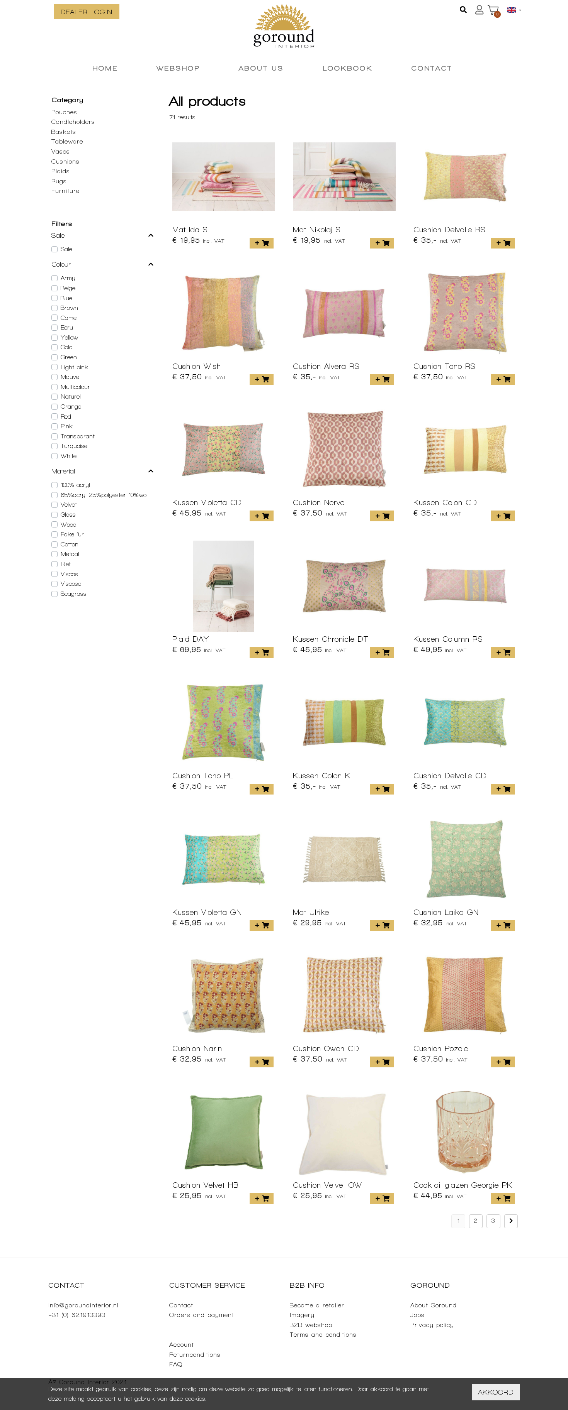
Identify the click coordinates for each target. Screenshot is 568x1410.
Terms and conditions (323, 1334)
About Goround (433, 1305)
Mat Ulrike (311, 912)
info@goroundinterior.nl (83, 1305)
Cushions (65, 161)
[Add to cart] (262, 243)
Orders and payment (201, 1315)
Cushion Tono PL (202, 775)
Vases (60, 151)
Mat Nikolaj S (317, 229)
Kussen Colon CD (445, 502)
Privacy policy (432, 1325)
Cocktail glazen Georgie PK (462, 1185)
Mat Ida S (190, 229)
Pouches (64, 112)
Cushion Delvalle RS (449, 229)
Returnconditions (195, 1354)
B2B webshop (311, 1325)
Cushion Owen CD (326, 1048)
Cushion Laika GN (446, 912)
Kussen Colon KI (322, 775)
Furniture (65, 191)
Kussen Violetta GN (207, 912)
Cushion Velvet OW (327, 1185)
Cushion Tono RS (444, 366)
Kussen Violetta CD (207, 502)
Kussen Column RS (448, 639)
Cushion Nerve (319, 502)
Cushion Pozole (440, 1048)
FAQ (175, 1364)
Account (181, 1344)
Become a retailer (317, 1305)
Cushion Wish (196, 366)
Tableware (67, 141)
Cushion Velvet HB (205, 1185)
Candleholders (73, 121)
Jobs (417, 1315)
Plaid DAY (190, 639)
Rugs (59, 181)
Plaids (60, 171)
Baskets (63, 131)
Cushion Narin (197, 1048)
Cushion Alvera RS (326, 366)
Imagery (302, 1315)
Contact (181, 1305)
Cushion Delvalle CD (450, 775)
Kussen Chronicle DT (330, 639)
